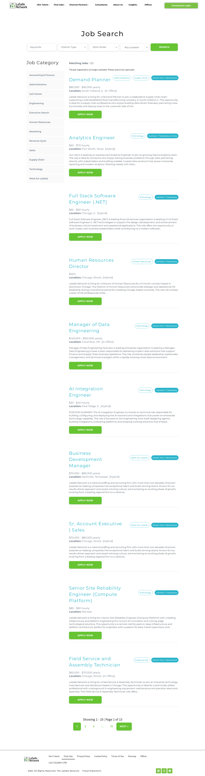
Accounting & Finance (42, 75)
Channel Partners (78, 4)
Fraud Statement (92, 771)
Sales (32, 150)
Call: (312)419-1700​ (58, 762)
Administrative (37, 84)
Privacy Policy (83, 756)
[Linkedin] (158, 770)
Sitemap (132, 756)
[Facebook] (169, 770)
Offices (148, 4)
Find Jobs (59, 4)
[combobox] (73, 47)
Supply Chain (36, 159)
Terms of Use (117, 756)
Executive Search (39, 112)
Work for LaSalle (38, 178)
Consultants (101, 4)
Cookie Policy (100, 756)
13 (111, 726)
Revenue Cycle (37, 141)
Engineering (36, 103)
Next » (124, 726)
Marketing (35, 131)
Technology (36, 169)
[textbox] (76, 47)
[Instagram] (164, 770)
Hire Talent (42, 4)
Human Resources (39, 122)
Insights (133, 4)
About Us (118, 4)
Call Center (35, 94)
